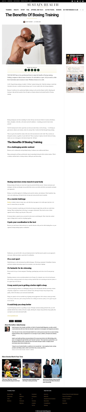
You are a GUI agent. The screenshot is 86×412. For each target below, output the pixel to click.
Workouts (22, 401)
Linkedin (34, 403)
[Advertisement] (32, 107)
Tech (8, 398)
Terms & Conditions (67, 396)
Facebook (34, 394)
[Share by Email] (38, 70)
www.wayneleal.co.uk (12, 316)
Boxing (9, 202)
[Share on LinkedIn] (32, 70)
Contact (64, 401)
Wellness (22, 396)
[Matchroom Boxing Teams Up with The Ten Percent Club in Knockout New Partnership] (52, 368)
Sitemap (46, 405)
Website (28, 349)
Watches (22, 403)
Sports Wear (10, 394)
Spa (20, 394)
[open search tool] (80, 9)
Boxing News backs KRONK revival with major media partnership (30, 380)
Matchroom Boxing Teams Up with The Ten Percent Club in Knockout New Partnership (51, 381)
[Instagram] (80, 1)
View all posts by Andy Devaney (18, 349)
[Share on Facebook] (25, 70)
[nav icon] (83, 10)
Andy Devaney (29, 21)
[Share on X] (29, 70)
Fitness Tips (18, 321)
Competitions (47, 403)
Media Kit (46, 396)
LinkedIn (32, 349)
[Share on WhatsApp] (35, 70)
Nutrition (9, 401)
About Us (46, 394)
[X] (75, 1)
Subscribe (64, 403)
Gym (21, 398)
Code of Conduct (66, 398)
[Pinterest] (83, 1)
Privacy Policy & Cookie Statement (70, 394)
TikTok (33, 405)
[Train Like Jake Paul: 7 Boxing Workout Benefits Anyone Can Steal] (11, 368)
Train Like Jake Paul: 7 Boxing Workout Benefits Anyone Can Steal (11, 380)
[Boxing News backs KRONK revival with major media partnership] (31, 368)
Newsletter (46, 401)
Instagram (34, 396)
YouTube (34, 401)
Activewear (9, 396)
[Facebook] (72, 1)
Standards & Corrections (49, 398)
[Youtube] (77, 1)
